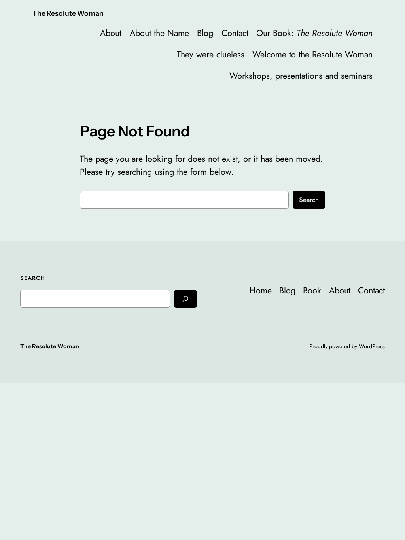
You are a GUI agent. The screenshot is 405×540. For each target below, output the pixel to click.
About (110, 33)
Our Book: (314, 33)
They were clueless (210, 54)
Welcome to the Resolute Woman (312, 54)
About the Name (159, 33)
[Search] (185, 299)
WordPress (372, 346)
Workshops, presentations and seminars (301, 76)
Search (309, 199)
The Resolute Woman (68, 13)
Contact (234, 33)
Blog (205, 33)
